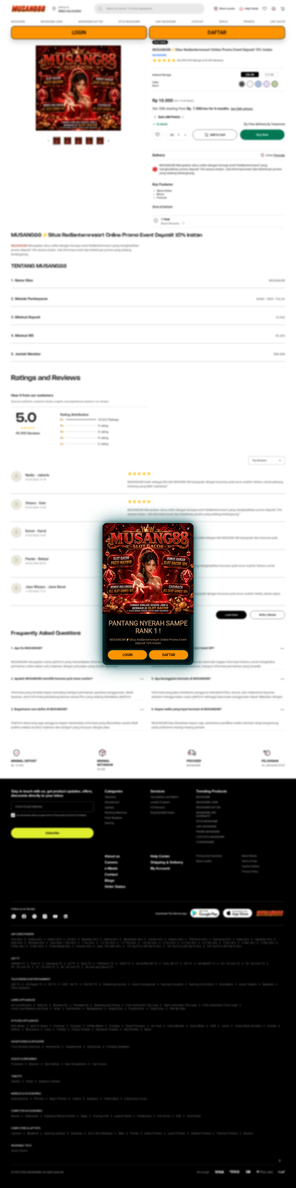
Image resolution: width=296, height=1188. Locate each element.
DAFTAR (168, 655)
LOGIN (127, 655)
